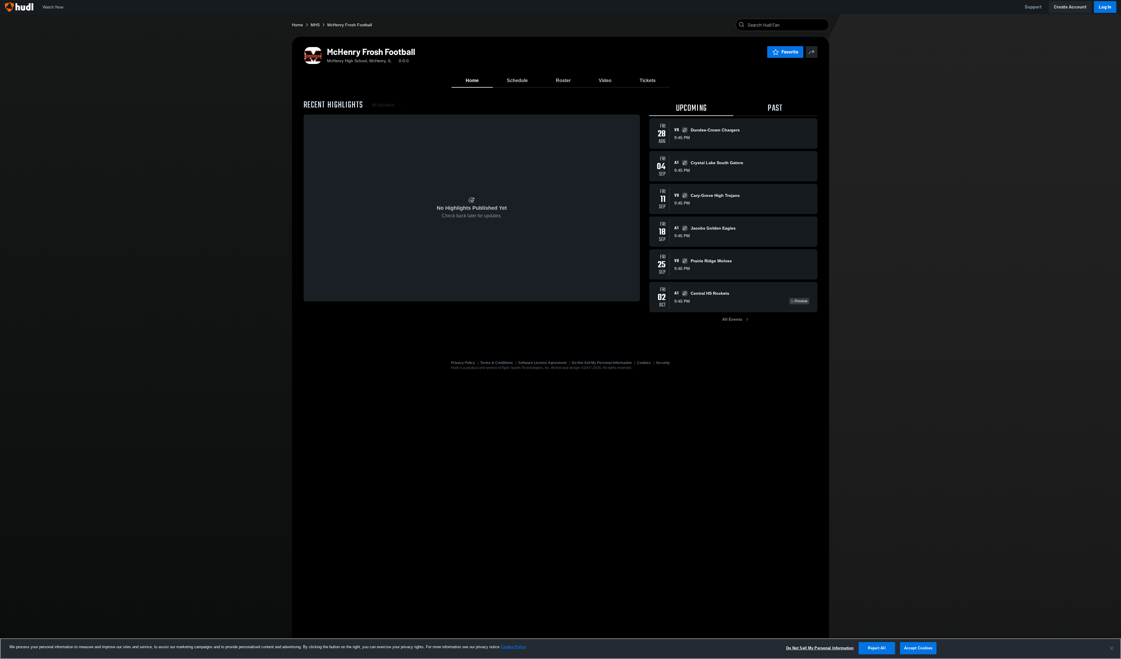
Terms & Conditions (496, 363)
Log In (1105, 7)
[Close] (1111, 648)
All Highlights (383, 105)
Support (1033, 7)
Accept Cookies (918, 648)
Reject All (876, 648)
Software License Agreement (542, 363)
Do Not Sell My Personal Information (602, 363)
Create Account (1070, 7)
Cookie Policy (513, 647)
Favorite (789, 52)
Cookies (644, 363)
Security (663, 363)
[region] (560, 648)
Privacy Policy (463, 363)
